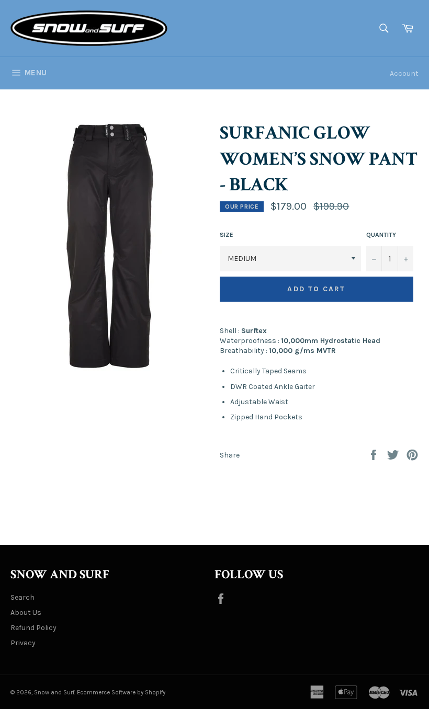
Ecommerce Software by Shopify (121, 692)
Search (22, 597)
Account (404, 73)
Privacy (23, 642)
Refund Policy (33, 627)
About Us (25, 612)
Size (226, 234)
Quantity (381, 234)
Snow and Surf (54, 692)
